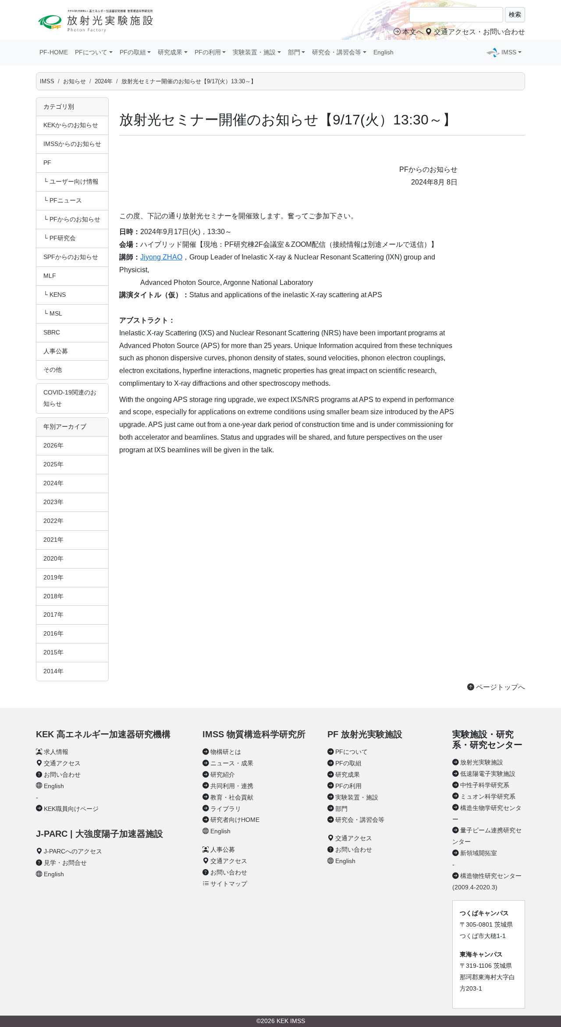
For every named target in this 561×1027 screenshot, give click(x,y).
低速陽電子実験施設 (487, 773)
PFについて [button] (91, 52)
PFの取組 (348, 763)
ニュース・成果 (231, 763)
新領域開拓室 (478, 852)
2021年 (53, 539)
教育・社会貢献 (231, 797)
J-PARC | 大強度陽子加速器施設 (99, 834)
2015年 (53, 652)
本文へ (412, 32)
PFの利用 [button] (208, 52)
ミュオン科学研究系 (487, 796)
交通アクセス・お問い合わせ (478, 32)
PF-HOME (53, 52)
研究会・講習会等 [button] (336, 52)
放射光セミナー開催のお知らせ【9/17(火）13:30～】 (188, 81)
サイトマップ (228, 883)
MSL (56, 313)
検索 (515, 14)
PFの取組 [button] (133, 52)
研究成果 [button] (170, 52)
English (383, 52)
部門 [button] (294, 52)
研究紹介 (222, 774)
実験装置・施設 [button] (254, 52)
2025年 (53, 464)
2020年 (53, 558)
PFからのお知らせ (75, 219)
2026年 (53, 445)
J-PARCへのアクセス (73, 851)
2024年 (104, 81)
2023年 (53, 501)
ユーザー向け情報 (74, 181)
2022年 (53, 520)
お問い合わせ (62, 774)
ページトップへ (499, 687)
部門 (341, 808)
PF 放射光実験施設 (364, 734)
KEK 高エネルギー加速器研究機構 (103, 734)
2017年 (53, 614)
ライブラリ (225, 808)
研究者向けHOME (234, 819)
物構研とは (225, 751)
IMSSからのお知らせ (72, 143)
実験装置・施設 (356, 797)
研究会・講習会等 (359, 819)
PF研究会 (63, 238)
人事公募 (55, 351)
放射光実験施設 (481, 762)
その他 (52, 369)
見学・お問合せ (65, 862)
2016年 (53, 633)
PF (47, 162)
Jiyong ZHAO (161, 257)
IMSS (47, 81)
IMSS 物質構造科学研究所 (253, 734)
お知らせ (74, 81)
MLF (49, 275)
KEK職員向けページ (71, 808)
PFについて (351, 751)
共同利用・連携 (231, 785)
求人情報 (56, 751)
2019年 (53, 577)
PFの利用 (348, 785)
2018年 (53, 596)
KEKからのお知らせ (70, 124)
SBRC (51, 332)
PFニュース (66, 200)
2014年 (53, 671)
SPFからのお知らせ (70, 256)
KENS (58, 294)
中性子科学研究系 (484, 785)
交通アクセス (62, 763)
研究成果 (347, 774)
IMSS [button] (508, 52)
